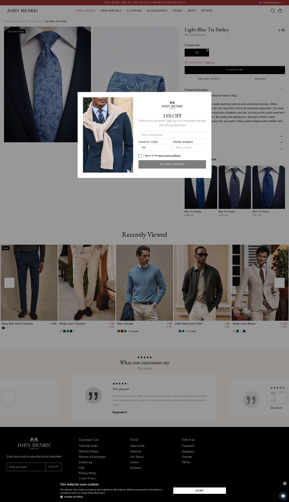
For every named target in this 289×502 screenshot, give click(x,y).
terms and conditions (169, 155)
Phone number (183, 142)
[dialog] (144, 490)
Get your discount (172, 164)
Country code (148, 142)
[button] (114, 496)
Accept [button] (200, 490)
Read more (99, 492)
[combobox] (284, 483)
